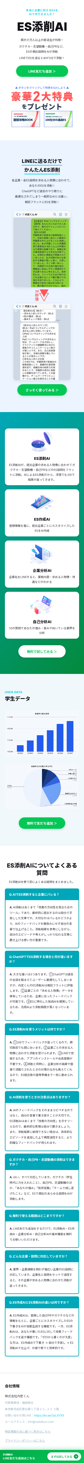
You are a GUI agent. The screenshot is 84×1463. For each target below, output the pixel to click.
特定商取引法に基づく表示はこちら (28, 1431)
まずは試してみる (61, 1456)
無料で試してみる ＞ (42, 652)
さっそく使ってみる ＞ (42, 390)
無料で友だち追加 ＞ (42, 823)
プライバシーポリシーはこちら (25, 1440)
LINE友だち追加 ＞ (42, 71)
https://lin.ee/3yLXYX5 (49, 1415)
